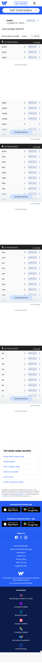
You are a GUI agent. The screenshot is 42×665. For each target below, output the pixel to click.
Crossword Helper (21, 607)
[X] (21, 538)
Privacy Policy (21, 559)
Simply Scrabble (21, 624)
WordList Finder (21, 615)
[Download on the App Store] (11, 510)
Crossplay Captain (21, 632)
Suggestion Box (21, 566)
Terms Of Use (21, 562)
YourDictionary (21, 649)
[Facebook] (16, 538)
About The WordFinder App (21, 549)
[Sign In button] (34, 3)
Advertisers (21, 552)
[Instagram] (26, 538)
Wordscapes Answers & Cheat (21, 598)
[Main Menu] (39, 3)
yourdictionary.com (20, 494)
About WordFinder (21, 546)
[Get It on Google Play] (30, 510)
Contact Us (21, 556)
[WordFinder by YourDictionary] (4, 3)
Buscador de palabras (21, 640)
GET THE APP (21, 3)
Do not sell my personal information (21, 583)
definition (31, 20)
